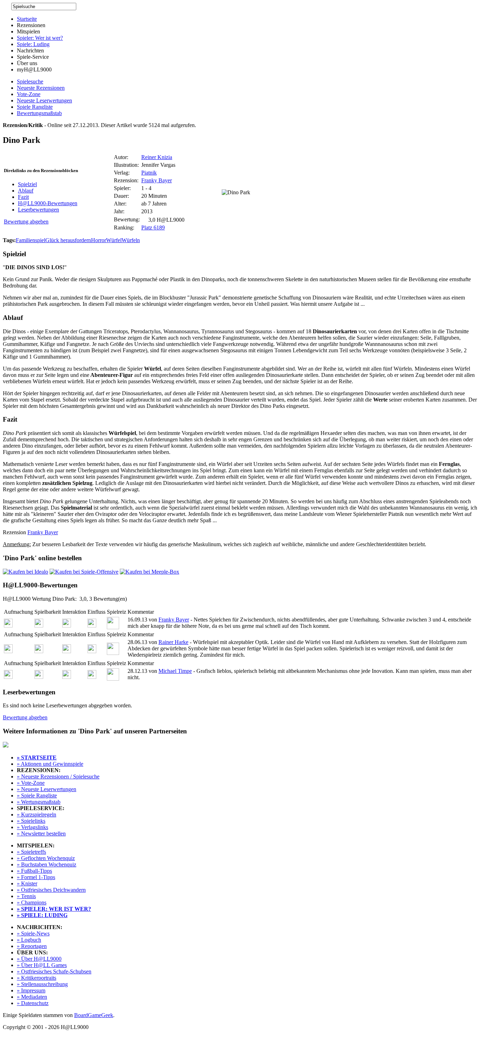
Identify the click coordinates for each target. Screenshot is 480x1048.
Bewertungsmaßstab (39, 113)
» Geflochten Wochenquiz (46, 858)
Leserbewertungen (38, 210)
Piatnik (149, 173)
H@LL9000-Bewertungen (47, 203)
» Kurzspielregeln (36, 814)
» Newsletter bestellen (41, 833)
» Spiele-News (33, 933)
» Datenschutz (32, 1003)
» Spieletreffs (31, 852)
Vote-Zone (28, 94)
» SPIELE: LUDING (42, 915)
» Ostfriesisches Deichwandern (51, 890)
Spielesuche (30, 81)
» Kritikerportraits (36, 978)
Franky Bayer (156, 180)
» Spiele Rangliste (37, 795)
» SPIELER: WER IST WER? (54, 909)
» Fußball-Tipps (34, 871)
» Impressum (31, 990)
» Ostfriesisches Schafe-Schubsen (54, 971)
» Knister (27, 883)
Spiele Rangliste (35, 107)
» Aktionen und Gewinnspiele (50, 764)
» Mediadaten (32, 997)
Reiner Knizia (156, 157)
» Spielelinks (31, 821)
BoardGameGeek (93, 1015)
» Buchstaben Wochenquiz (46, 864)
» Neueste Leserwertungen (46, 789)
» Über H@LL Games (42, 965)
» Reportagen (32, 946)
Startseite (27, 19)
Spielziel (27, 184)
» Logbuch (29, 940)
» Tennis (26, 896)
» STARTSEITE (37, 757)
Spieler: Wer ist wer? (40, 38)
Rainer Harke (173, 642)
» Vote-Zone (31, 783)
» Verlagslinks (32, 827)
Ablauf (25, 191)
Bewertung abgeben (26, 222)
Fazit (23, 197)
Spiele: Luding (33, 44)
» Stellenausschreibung (42, 984)
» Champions (31, 902)
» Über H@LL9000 (39, 959)
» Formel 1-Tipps (36, 877)
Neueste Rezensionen (41, 88)
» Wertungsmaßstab (38, 802)
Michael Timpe (175, 671)
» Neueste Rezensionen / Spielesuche (58, 776)
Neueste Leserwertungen (44, 100)
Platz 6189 (153, 228)
